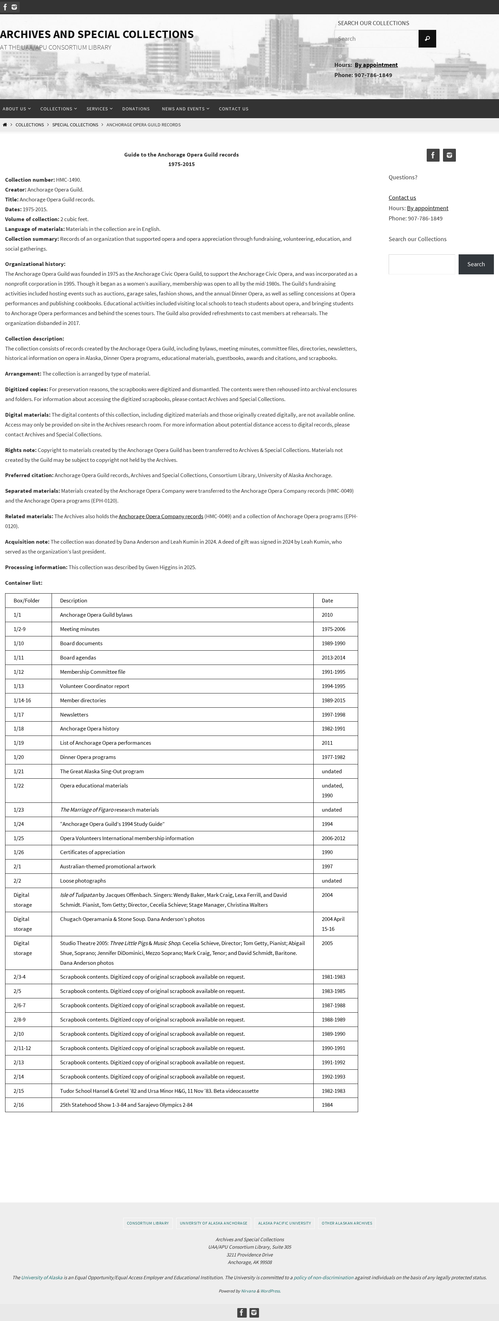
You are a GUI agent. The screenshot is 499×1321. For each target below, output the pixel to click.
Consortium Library (148, 1223)
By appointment (376, 65)
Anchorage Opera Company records (161, 516)
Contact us (402, 197)
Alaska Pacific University (284, 1223)
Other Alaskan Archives (347, 1223)
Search (476, 264)
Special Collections (75, 125)
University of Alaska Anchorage (213, 1223)
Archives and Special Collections (97, 34)
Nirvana (248, 1291)
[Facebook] (5, 7)
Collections (30, 125)
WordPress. (270, 1291)
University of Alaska (41, 1277)
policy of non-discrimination (323, 1277)
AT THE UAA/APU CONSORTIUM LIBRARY (55, 47)
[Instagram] (14, 7)
